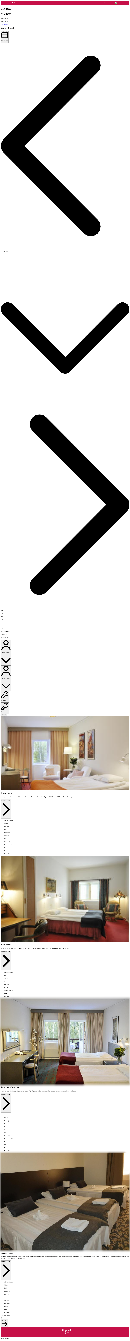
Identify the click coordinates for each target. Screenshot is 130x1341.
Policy (67, 1334)
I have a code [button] (98, 3)
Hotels (67, 1332)
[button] (65, 146)
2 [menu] (116, 3)
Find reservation (109, 3)
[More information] (6, 817)
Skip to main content (6, 24)
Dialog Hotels (66, 1330)
